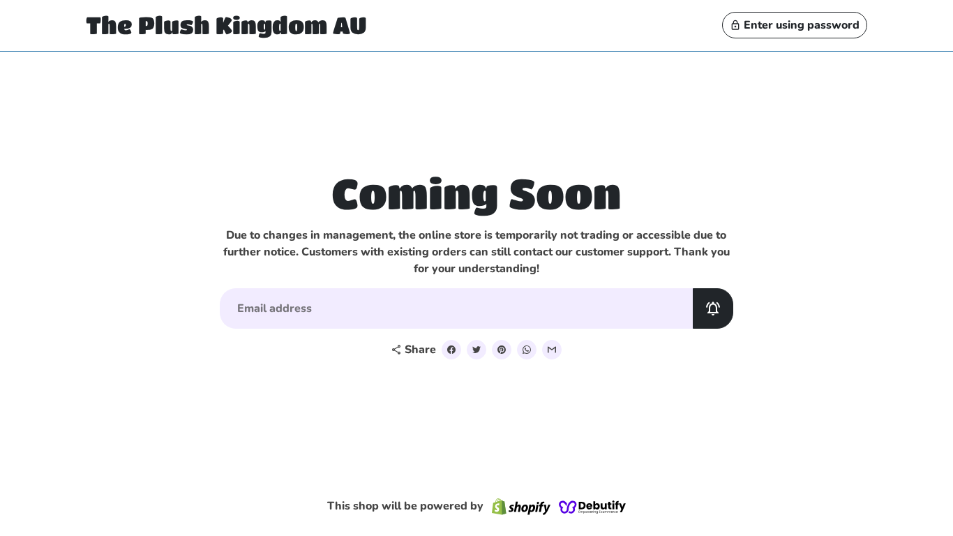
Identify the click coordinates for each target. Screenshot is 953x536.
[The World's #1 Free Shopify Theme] (592, 506)
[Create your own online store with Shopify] (521, 506)
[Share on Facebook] (451, 349)
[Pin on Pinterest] (501, 349)
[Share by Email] (552, 349)
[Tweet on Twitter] (476, 349)
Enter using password (795, 25)
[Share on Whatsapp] (526, 349)
